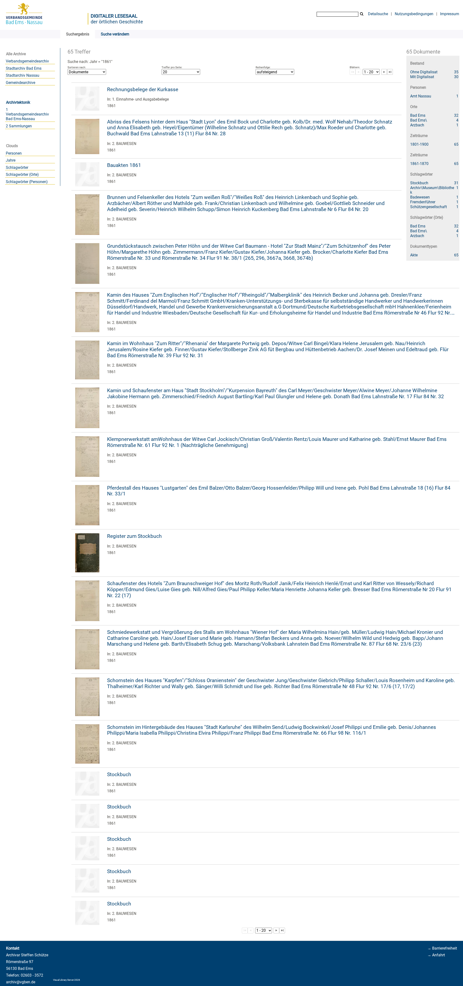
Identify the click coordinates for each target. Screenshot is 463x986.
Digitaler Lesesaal (114, 16)
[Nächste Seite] (384, 72)
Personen (14, 153)
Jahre (10, 160)
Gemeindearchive (20, 82)
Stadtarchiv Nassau (22, 75)
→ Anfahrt (436, 955)
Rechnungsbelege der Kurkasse (142, 89)
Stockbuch (119, 774)
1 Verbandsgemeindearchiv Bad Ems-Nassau (27, 114)
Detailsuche (378, 14)
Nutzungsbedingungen (414, 14)
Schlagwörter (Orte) (22, 174)
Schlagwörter (17, 167)
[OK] (361, 14)
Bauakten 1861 (124, 165)
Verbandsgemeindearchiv (27, 61)
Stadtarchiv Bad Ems (23, 68)
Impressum (449, 14)
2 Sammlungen (19, 126)
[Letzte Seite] (390, 72)
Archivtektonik (18, 102)
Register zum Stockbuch (134, 536)
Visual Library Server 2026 (66, 980)
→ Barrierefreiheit (442, 948)
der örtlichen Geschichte (117, 22)
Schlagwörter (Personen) (27, 181)
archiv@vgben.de (20, 982)
